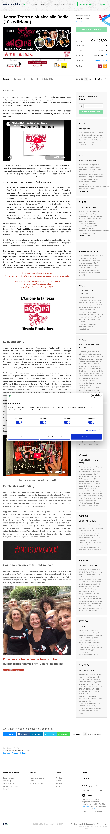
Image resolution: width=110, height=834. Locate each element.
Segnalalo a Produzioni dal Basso (14, 753)
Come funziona (59, 4)
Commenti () (19, 79)
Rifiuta (23, 437)
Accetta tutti (86, 437)
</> (105, 79)
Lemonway (86, 806)
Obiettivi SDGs (47, 79)
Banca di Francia (100, 809)
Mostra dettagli (91, 430)
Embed (77, 734)
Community (45, 4)
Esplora (34, 4)
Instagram (59, 783)
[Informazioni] (106, 55)
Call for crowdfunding (10, 786)
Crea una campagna (87, 4)
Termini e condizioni (78, 824)
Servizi (70, 4)
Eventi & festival (100, 60)
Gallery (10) (33, 79)
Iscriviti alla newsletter (37, 783)
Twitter (58, 781)
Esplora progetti (8, 778)
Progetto (6, 79)
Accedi (102, 4)
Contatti (79, 21)
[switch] (43, 422)
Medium (58, 786)
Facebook (59, 778)
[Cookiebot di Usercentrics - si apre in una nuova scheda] (92, 396)
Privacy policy (102, 824)
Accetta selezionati (55, 437)
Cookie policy (90, 824)
